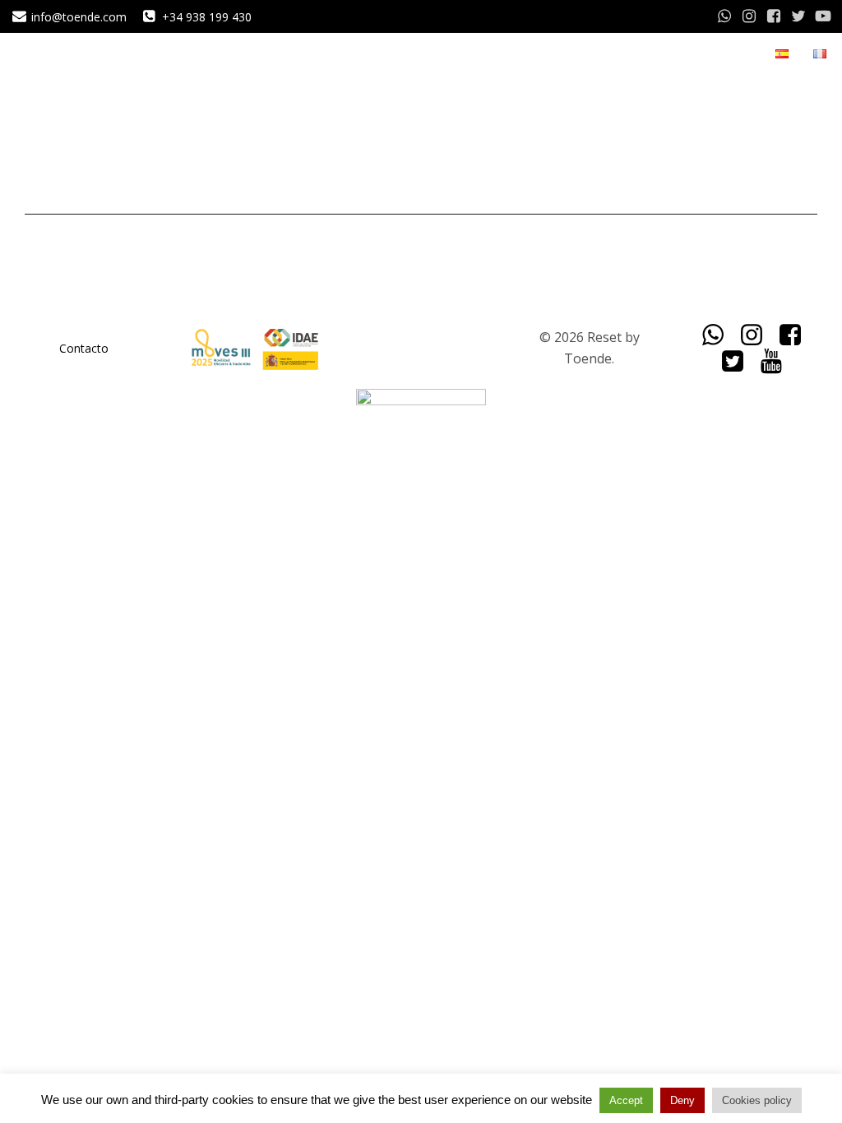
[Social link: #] (724, 16)
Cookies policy (757, 1100)
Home (651, 54)
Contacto (84, 348)
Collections (721, 54)
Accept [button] (626, 1100)
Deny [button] (682, 1100)
